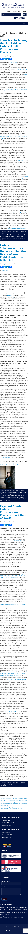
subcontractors (13, 62)
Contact (25, 11)
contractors (21, 233)
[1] (20, 377)
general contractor (14, 494)
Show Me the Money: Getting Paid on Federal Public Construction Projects (14, 46)
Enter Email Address (6, 881)
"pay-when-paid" (7, 233)
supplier (19, 499)
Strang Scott (5, 264)
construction (15, 227)
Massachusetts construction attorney (9, 769)
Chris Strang (5, 521)
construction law (22, 492)
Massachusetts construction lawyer (16, 228)
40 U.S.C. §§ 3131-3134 (21, 69)
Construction (15, 231)
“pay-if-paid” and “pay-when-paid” (20, 212)
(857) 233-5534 (20, 18)
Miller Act (20, 495)
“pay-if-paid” (21, 160)
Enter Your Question (6, 886)
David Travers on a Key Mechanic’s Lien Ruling (11, 808)
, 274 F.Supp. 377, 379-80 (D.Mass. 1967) (13, 575)
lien (13, 297)
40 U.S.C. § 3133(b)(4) (19, 541)
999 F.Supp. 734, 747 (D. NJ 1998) (13, 711)
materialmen (14, 495)
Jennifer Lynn (5, 270)
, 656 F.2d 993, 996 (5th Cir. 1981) (13, 673)
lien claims (9, 295)
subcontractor (13, 499)
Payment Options (17, 11)
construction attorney (12, 492)
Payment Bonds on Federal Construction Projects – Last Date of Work (13, 512)
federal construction (5, 494)
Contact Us (5, 841)
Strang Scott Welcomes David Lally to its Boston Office (13, 798)
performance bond (4, 499)
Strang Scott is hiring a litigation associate (10, 807)
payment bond (20, 497)
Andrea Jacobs (5, 56)
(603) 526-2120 (8, 837)
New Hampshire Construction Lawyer (11, 236)
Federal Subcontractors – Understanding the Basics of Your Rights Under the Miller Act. (13, 253)
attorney (8, 457)
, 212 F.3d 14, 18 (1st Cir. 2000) (13, 604)
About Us (9, 11)
